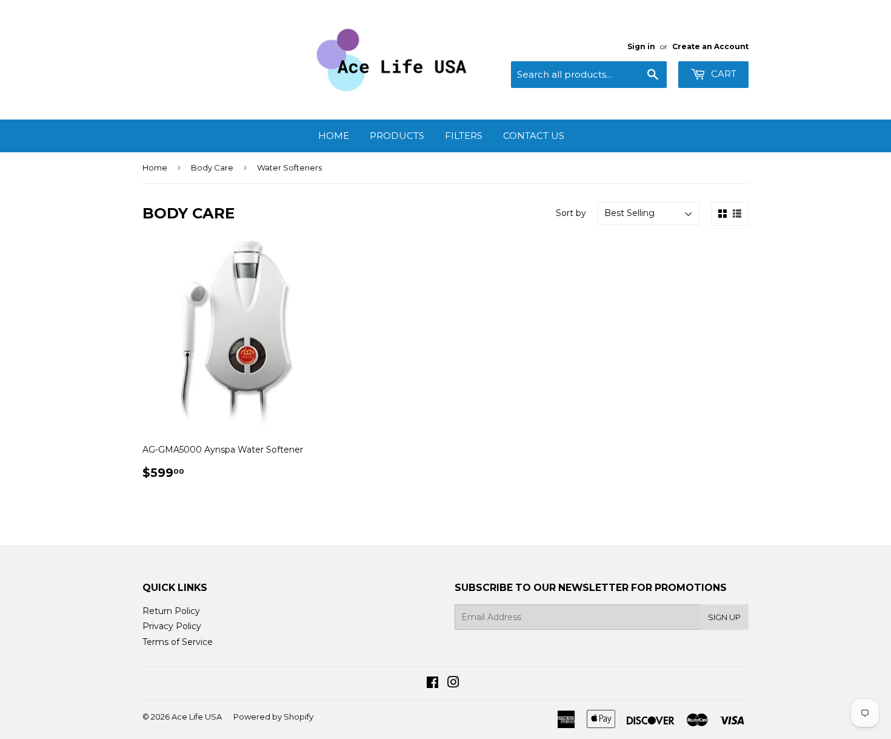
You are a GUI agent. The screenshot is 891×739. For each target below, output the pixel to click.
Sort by (571, 213)
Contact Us (533, 135)
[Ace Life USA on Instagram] (453, 683)
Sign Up (724, 617)
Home (333, 135)
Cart (722, 73)
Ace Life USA (197, 716)
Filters (463, 135)
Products (397, 135)
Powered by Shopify (273, 716)
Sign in (641, 46)
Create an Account (710, 46)
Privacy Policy (171, 626)
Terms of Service (177, 641)
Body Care (212, 167)
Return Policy (171, 611)
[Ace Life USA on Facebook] (432, 683)
